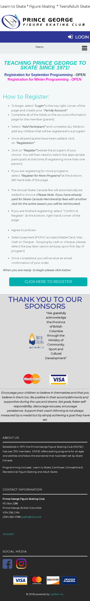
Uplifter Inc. (57, 594)
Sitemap (8, 534)
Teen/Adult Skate (74, 6)
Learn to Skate (13, 6)
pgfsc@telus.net (32, 516)
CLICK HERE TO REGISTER (48, 282)
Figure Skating (42, 6)
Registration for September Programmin (39, 75)
